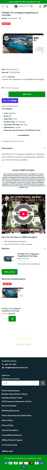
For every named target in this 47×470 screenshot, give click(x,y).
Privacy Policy (7, 425)
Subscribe (42, 383)
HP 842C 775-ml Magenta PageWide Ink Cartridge (11, 310)
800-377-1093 (10, 364)
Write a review (9, 272)
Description (7, 148)
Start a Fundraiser (9, 406)
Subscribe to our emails (10, 379)
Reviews (5, 248)
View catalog (3, 6)
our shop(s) (16, 88)
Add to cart (27, 94)
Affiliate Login (7, 451)
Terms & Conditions (10, 430)
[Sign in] (40, 6)
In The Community (9, 445)
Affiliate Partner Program (12, 440)
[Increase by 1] (7, 92)
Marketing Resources (10, 410)
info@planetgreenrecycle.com (16, 367)
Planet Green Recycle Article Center (16, 415)
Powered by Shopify (34, 458)
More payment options (10, 106)
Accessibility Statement (12, 435)
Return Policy (7, 420)
